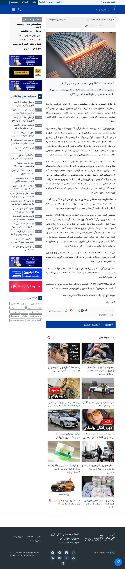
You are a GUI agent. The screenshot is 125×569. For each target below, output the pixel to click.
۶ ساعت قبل (39, 133)
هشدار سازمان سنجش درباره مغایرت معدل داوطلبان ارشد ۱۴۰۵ (22, 195)
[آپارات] (62, 563)
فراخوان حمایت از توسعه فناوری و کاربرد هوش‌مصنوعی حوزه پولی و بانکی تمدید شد (21, 119)
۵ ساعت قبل (38, 125)
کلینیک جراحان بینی (34, 320)
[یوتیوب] (73, 558)
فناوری (111, 19)
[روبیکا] (73, 553)
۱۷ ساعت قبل (38, 239)
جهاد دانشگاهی (26, 31)
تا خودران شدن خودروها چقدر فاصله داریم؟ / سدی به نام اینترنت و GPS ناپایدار (22, 240)
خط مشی (29, 536)
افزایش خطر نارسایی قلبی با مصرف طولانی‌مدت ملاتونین (22, 142)
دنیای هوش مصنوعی (32, 35)
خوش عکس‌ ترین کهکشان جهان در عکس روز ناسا (23, 210)
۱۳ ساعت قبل (38, 209)
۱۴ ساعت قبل (38, 216)
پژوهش (38, 31)
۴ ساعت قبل (38, 102)
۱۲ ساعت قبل (38, 201)
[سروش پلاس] (59, 553)
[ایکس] (66, 558)
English (42, 2)
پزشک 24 (35, 311)
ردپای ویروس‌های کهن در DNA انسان (23, 248)
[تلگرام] (52, 553)
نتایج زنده (14, 2)
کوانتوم (108, 324)
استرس (27, 48)
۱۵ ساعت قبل (38, 232)
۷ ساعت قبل (38, 140)
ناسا (20, 35)
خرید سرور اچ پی (18, 311)
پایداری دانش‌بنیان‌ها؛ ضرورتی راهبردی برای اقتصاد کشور (22, 233)
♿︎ (118, 562)
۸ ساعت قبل (38, 148)
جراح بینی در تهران (34, 307)
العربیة (51, 2)
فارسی (58, 2)
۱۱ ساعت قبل (38, 194)
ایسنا (105, 9)
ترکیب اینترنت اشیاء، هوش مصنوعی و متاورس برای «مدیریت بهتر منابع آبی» (23, 218)
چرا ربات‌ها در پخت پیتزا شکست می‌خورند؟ (24, 149)
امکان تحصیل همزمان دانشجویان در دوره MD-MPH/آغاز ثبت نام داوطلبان (22, 165)
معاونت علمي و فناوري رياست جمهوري (29, 26)
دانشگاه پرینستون (91, 324)
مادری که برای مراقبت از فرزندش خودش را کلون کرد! (22, 180)
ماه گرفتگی (23, 40)
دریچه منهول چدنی (17, 320)
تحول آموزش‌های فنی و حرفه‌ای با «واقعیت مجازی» (22, 134)
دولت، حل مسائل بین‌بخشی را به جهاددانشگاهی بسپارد (22, 225)
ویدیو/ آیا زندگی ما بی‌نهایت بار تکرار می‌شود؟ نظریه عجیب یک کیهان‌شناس (22, 111)
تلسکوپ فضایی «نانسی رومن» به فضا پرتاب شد (24, 127)
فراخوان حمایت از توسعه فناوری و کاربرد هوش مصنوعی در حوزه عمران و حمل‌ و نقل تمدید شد (23, 104)
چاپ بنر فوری (36, 303)
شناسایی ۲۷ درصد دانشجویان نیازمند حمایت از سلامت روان (21, 203)
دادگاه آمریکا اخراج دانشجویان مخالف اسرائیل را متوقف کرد (22, 157)
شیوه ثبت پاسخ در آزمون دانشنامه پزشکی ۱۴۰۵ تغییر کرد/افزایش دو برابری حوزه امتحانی (23, 187)
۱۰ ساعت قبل (38, 163)
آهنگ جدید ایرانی (17, 307)
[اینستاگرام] (59, 558)
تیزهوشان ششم (35, 316)
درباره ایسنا (18, 536)
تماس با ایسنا (35, 540)
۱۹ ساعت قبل (38, 247)
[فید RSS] (52, 558)
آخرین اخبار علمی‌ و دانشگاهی (24, 96)
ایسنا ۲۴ (25, 2)
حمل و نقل (36, 48)
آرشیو (34, 2)
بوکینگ (24, 316)
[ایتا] (66, 553)
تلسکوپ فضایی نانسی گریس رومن (27, 44)
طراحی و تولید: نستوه (102, 552)
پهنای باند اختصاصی (18, 303)
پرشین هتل (15, 316)
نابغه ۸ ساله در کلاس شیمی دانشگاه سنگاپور (22, 172)
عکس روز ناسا (35, 40)
